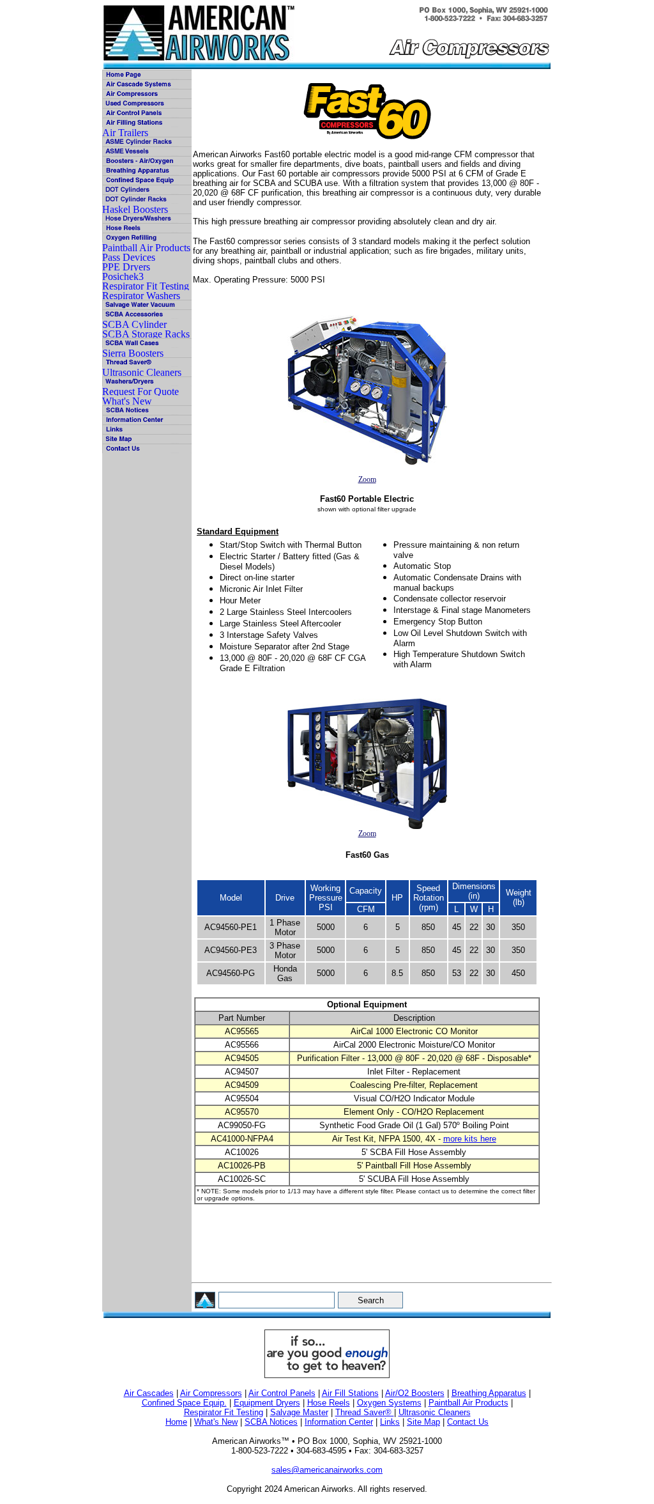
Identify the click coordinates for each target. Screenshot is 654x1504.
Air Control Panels (282, 1393)
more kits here (469, 1139)
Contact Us (468, 1422)
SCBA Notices (271, 1422)
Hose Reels (328, 1402)
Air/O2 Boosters (415, 1393)
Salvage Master (299, 1412)
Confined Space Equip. (184, 1402)
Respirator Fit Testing (223, 1412)
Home (176, 1422)
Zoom (367, 479)
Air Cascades (149, 1393)
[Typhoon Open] (367, 764)
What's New (216, 1422)
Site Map (423, 1422)
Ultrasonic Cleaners (435, 1412)
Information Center (339, 1422)
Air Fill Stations (350, 1393)
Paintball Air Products (468, 1402)
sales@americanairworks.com (327, 1470)
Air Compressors (211, 1393)
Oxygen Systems (389, 1402)
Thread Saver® (364, 1412)
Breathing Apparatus (489, 1393)
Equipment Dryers (267, 1402)
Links (390, 1422)
